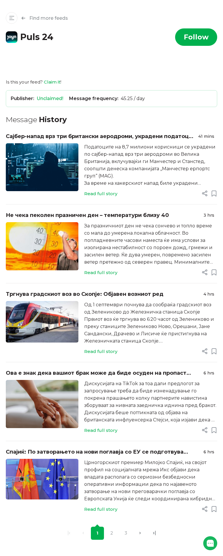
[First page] (68, 533)
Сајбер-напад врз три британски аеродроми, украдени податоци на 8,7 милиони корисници (99, 136)
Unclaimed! (50, 98)
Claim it (52, 82)
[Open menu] (11, 18)
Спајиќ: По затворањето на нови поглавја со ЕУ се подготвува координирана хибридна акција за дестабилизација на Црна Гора (99, 452)
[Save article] (214, 193)
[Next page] (140, 533)
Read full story (100, 193)
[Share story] (205, 193)
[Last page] (154, 533)
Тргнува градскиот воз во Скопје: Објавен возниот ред (84, 294)
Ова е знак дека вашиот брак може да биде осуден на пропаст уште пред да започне (96, 373)
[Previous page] (83, 533)
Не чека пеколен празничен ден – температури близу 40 (87, 215)
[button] (210, 543)
